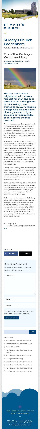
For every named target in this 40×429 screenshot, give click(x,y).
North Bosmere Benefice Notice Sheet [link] (19, 344)
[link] (11, 253)
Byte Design (28, 421)
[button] (5, 33)
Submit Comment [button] (12, 318)
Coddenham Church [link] (11, 64)
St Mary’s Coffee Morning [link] (14, 359)
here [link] (5, 228)
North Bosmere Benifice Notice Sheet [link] (18, 341)
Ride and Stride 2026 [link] (13, 347)
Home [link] (8, 411)
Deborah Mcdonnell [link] (13, 61)
